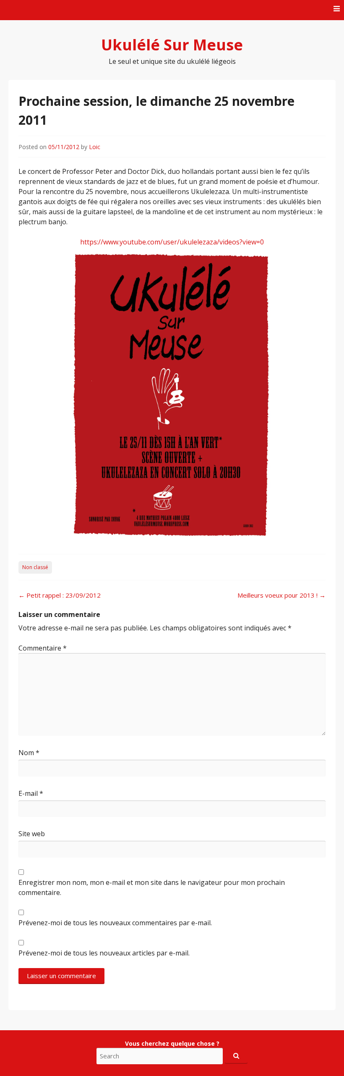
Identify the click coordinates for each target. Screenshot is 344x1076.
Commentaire (42, 648)
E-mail (30, 793)
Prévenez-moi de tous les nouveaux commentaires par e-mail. (115, 922)
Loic (94, 147)
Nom (28, 752)
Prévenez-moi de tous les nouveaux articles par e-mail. (104, 953)
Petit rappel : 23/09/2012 (59, 595)
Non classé (35, 567)
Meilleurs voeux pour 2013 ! (281, 595)
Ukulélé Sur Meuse (172, 44)
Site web (31, 833)
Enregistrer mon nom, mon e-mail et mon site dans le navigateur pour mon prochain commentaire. (151, 887)
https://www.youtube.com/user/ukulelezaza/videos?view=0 (172, 242)
